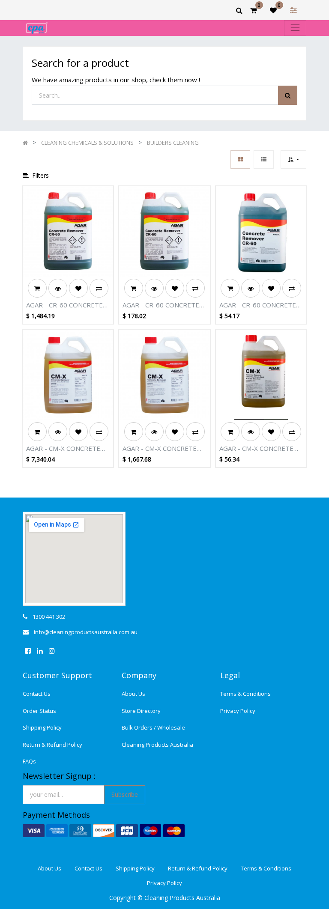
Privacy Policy (237, 711)
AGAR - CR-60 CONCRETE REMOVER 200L (64, 305)
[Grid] (240, 159)
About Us (133, 693)
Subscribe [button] (124, 794)
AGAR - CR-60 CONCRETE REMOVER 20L (161, 305)
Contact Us (37, 693)
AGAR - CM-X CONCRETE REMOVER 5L (256, 448)
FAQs (29, 761)
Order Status (39, 711)
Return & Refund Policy (52, 744)
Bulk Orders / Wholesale (153, 727)
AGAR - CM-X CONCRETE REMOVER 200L (160, 448)
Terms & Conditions (245, 693)
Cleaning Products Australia (157, 744)
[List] (264, 159)
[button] (293, 159)
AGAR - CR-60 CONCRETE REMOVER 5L (257, 305)
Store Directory (141, 711)
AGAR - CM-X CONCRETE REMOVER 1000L (63, 448)
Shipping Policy (42, 727)
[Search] (287, 95)
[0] (253, 10)
